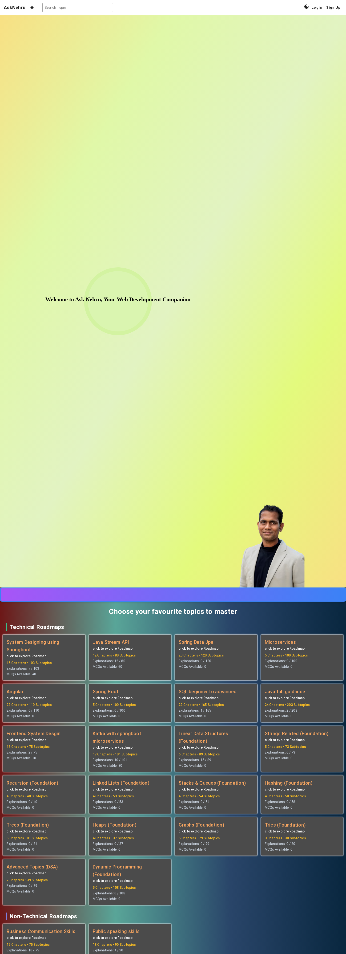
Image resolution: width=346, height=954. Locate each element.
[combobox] (78, 7)
